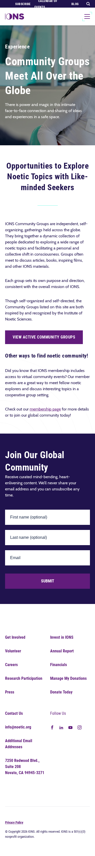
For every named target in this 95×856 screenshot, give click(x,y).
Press (9, 692)
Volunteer (13, 651)
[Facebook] (52, 727)
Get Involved (15, 637)
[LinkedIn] (61, 727)
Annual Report (62, 651)
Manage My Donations (68, 678)
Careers (11, 664)
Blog (75, 4)
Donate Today (61, 692)
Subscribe (23, 4)
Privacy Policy (14, 822)
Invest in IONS (61, 637)
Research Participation (23, 678)
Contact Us (14, 713)
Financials (58, 664)
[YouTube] (70, 727)
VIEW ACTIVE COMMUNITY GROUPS (44, 337)
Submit (47, 581)
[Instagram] (80, 727)
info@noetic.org (18, 727)
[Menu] (87, 16)
